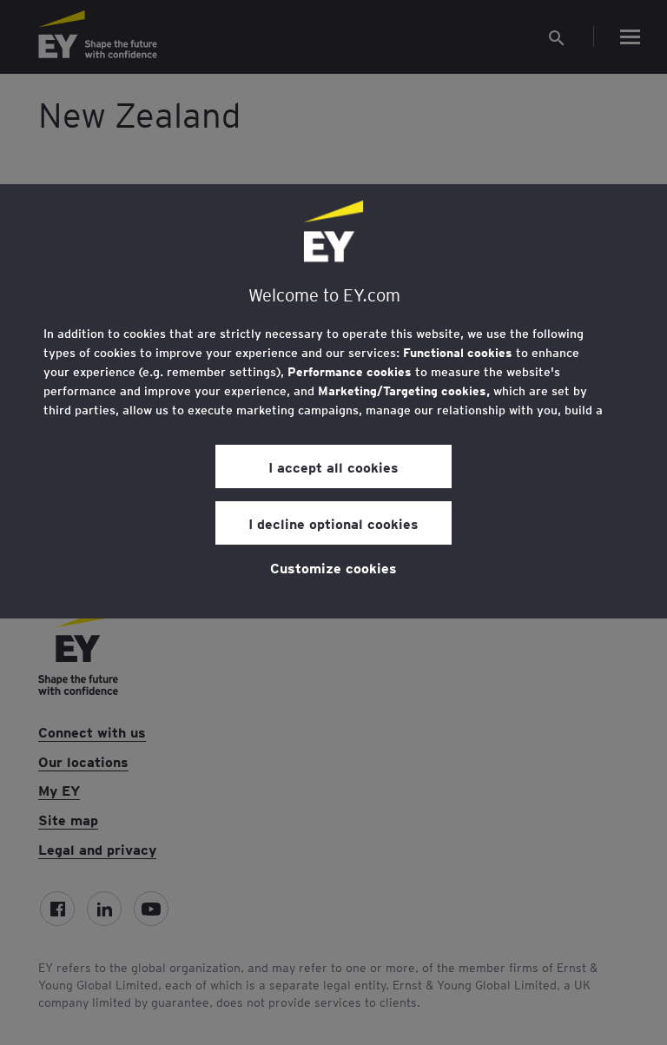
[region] (333, 401)
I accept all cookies (333, 466)
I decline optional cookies (333, 522)
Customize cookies (333, 567)
